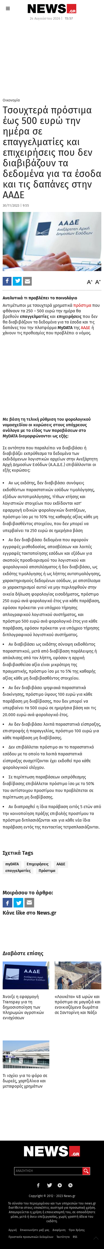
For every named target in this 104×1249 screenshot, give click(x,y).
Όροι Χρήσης (77, 1230)
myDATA (12, 864)
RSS (75, 1237)
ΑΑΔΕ (85, 327)
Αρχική (13, 1230)
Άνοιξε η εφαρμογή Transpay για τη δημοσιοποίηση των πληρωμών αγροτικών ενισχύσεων (23, 1007)
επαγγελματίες (18, 871)
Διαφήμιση (59, 1230)
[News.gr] (52, 8)
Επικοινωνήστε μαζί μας (34, 1230)
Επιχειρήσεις (38, 864)
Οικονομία (11, 100)
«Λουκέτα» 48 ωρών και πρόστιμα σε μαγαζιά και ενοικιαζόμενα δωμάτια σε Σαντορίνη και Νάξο (78, 1004)
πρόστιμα (82, 305)
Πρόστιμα (47, 871)
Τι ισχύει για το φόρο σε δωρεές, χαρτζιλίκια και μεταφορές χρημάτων (25, 1081)
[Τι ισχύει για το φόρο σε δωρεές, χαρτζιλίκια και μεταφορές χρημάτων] (26, 1054)
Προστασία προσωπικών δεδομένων (31, 1237)
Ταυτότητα (63, 1237)
